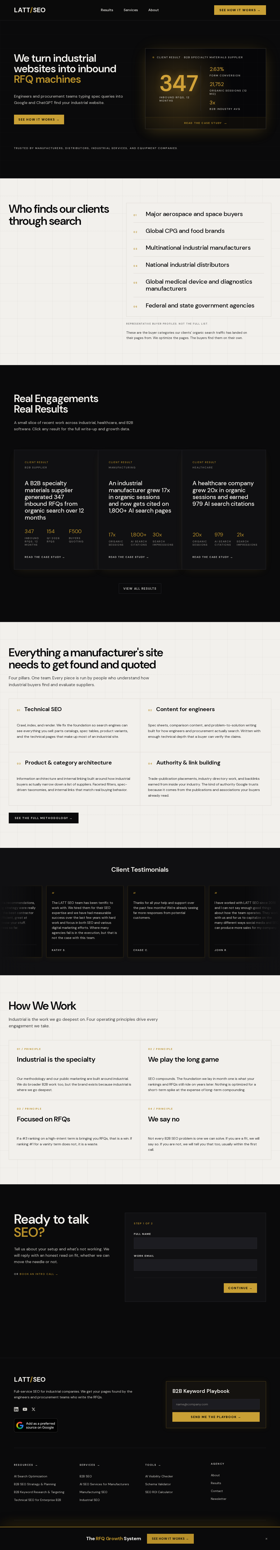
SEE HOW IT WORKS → (170, 1539)
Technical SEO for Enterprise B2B (37, 1500)
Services (131, 10)
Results (107, 10)
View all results (140, 588)
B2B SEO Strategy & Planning (35, 1484)
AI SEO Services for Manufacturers (104, 1484)
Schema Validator (158, 1484)
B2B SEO (86, 1476)
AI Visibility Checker (159, 1476)
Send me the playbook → (216, 1417)
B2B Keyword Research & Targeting (39, 1492)
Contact (217, 1491)
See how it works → (240, 10)
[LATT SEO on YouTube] (25, 1409)
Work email (144, 1256)
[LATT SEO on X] (33, 1409)
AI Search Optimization (30, 1476)
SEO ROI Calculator (159, 1492)
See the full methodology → (44, 818)
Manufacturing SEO (93, 1492)
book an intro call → (39, 1274)
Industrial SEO (90, 1500)
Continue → (240, 1288)
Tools (153, 1465)
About (153, 10)
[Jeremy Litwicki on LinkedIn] (16, 1409)
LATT (30, 10)
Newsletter (218, 1499)
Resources (26, 1465)
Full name (142, 1234)
